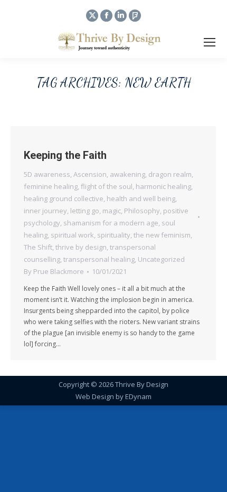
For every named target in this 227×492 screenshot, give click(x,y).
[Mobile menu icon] (209, 42)
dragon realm (170, 174)
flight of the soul (107, 186)
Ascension (90, 174)
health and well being (141, 198)
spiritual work (72, 235)
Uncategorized (161, 259)
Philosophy (142, 210)
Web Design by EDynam (113, 396)
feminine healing (51, 186)
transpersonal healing (99, 259)
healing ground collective (63, 198)
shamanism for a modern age (110, 223)
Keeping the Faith (65, 155)
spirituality (113, 235)
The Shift (38, 247)
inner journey (45, 210)
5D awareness (47, 174)
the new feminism (162, 235)
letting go (84, 210)
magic (111, 210)
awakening (127, 174)
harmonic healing (163, 186)
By (54, 271)
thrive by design (81, 247)
